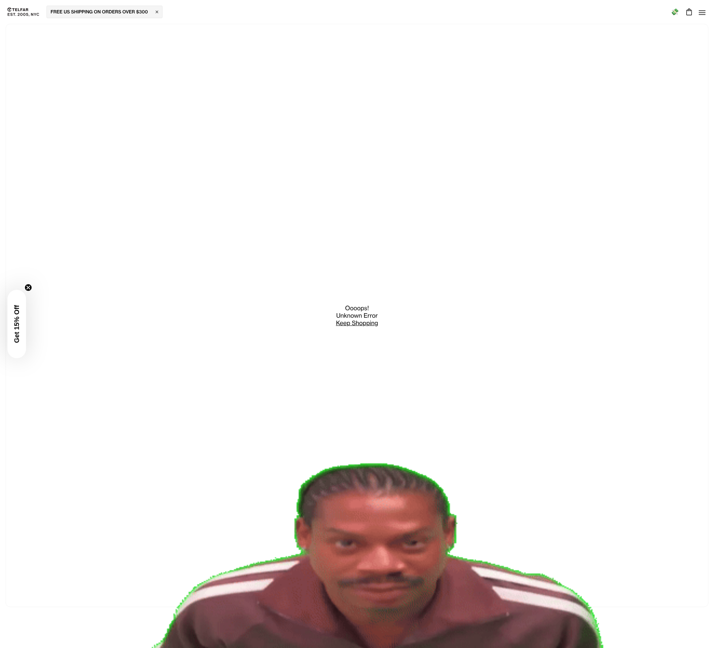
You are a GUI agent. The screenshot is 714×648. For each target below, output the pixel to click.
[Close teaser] (28, 287)
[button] (16, 324)
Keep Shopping (357, 323)
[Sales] (674, 12)
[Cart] (688, 12)
